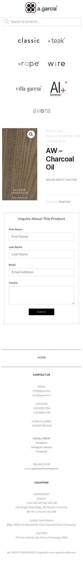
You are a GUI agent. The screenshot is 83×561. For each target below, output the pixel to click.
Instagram (41, 442)
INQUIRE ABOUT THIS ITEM (61, 179)
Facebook (41, 451)
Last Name (15, 247)
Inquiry (13, 282)
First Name (15, 229)
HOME (41, 357)
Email (12, 264)
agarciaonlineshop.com (44, 468)
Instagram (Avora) (41, 447)
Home (50, 130)
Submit (41, 311)
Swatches (66, 136)
